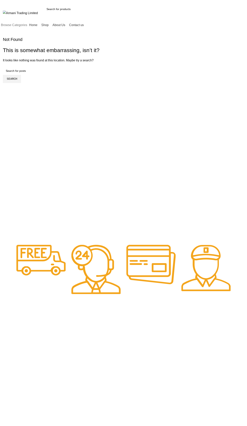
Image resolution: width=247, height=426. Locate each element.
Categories (97, 316)
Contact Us (59, 343)
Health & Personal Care (139, 336)
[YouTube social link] (219, 2)
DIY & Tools (96, 336)
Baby (92, 323)
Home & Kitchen (98, 343)
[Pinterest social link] (224, 2)
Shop (55, 329)
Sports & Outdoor (136, 329)
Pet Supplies (133, 323)
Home (55, 323)
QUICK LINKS (61, 316)
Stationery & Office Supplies (136, 344)
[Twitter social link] (211, 2)
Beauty (93, 329)
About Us (57, 336)
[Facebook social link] (206, 2)
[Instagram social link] (215, 2)
